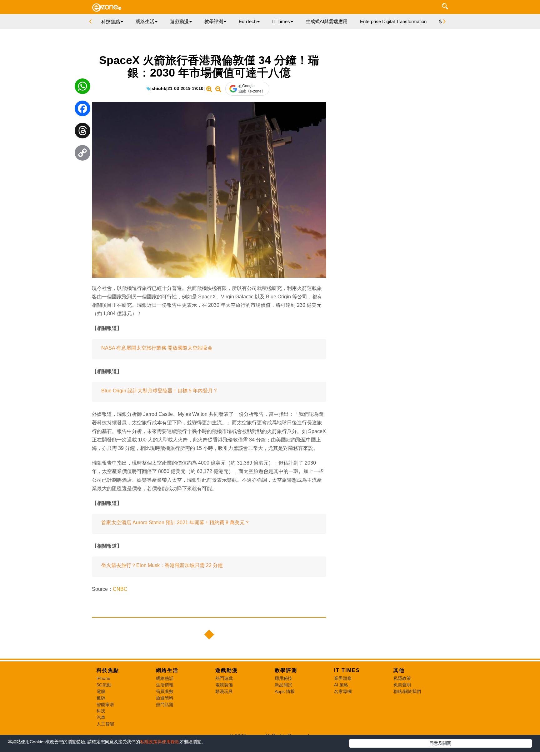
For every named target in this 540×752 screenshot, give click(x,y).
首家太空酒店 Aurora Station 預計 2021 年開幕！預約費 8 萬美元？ (175, 522)
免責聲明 (402, 684)
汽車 (101, 717)
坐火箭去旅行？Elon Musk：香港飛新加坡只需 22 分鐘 (162, 565)
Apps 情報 (285, 691)
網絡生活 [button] (145, 21)
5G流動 (104, 684)
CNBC (120, 589)
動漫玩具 (224, 691)
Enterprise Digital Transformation (393, 21)
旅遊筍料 (164, 697)
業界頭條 (343, 678)
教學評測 (286, 670)
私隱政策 (402, 678)
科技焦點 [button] (110, 21)
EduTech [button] (248, 21)
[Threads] (82, 132)
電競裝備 (224, 684)
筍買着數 (164, 691)
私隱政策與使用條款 (159, 741)
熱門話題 (164, 704)
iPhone (103, 678)
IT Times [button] (281, 21)
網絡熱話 (164, 678)
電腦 (101, 691)
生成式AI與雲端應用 (327, 21)
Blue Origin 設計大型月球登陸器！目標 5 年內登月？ (159, 390)
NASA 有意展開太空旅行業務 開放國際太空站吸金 (156, 348)
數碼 (101, 697)
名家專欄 (343, 691)
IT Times (347, 670)
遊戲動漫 (226, 670)
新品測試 (283, 684)
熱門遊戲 (224, 678)
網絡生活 (167, 670)
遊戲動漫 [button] (179, 21)
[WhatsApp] (82, 87)
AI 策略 (341, 684)
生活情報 (164, 684)
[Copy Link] (82, 154)
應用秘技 (283, 678)
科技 (101, 710)
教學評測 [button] (213, 21)
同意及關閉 (440, 743)
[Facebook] (82, 110)
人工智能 (105, 723)
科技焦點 (108, 670)
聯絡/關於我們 (407, 691)
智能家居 (105, 704)
